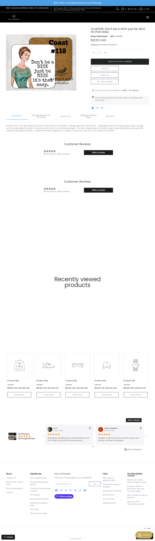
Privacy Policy (109, 499)
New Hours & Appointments (109, 479)
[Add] (105, 53)
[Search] (117, 9)
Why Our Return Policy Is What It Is (137, 496)
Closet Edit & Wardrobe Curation (40, 489)
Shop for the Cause (38, 513)
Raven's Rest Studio (99, 36)
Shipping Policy (109, 503)
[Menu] (147, 17)
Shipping (94, 45)
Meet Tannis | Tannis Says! (14, 483)
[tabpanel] (77, 127)
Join (95, 484)
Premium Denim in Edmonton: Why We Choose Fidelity (135, 488)
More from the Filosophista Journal (135, 502)
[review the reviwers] (90, 428)
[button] (92, 108)
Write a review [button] (98, 152)
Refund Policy (108, 495)
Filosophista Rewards (39, 499)
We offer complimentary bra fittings (77, 3)
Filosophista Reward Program (111, 485)
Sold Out (104, 68)
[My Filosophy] (14, 17)
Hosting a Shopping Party (38, 504)
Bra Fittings (35, 495)
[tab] (17, 116)
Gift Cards (34, 509)
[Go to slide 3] (96, 446)
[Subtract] (94, 53)
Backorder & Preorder (112, 491)
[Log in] (141, 9)
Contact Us (11, 478)
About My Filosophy (14, 488)
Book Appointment (38, 478)
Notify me (105, 75)
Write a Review (134, 420)
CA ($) (146, 9)
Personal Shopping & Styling (39, 483)
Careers (9, 492)
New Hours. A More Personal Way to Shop (136, 481)
